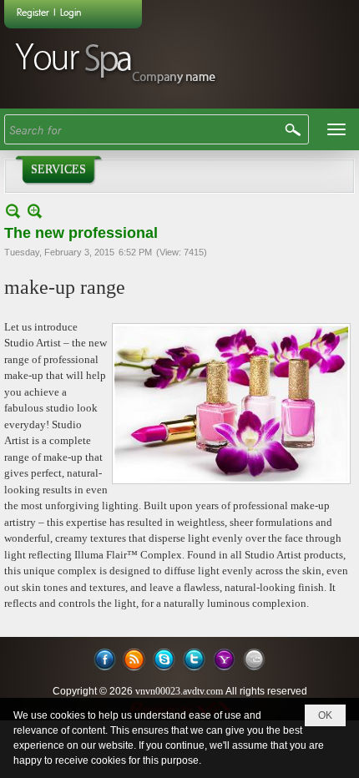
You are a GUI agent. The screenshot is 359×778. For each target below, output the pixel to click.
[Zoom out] (34, 211)
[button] (336, 129)
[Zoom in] (13, 211)
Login (70, 11)
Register (33, 11)
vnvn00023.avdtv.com (179, 691)
